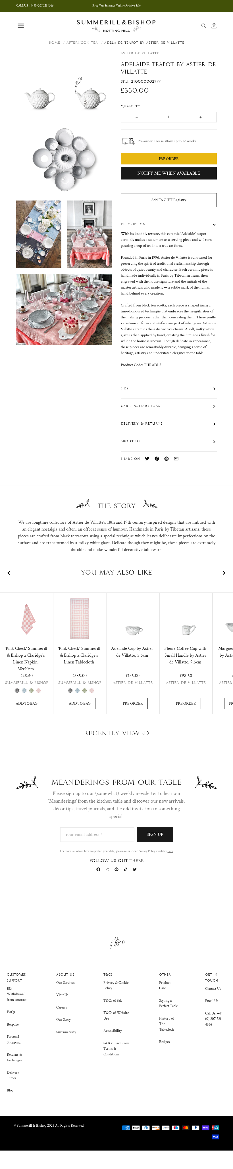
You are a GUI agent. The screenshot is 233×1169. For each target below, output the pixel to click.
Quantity (131, 106)
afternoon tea (82, 43)
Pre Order (133, 703)
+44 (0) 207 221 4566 (34, 6)
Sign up (155, 835)
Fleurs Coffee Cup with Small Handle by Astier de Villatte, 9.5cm (185, 655)
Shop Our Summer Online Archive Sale (116, 6)
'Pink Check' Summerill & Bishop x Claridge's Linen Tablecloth (79, 655)
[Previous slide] (9, 572)
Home (54, 43)
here (170, 851)
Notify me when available (169, 173)
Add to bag (26, 703)
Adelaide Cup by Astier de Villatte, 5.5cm (132, 652)
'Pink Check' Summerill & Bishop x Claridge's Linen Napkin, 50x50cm (26, 659)
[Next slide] (223, 572)
